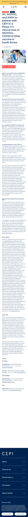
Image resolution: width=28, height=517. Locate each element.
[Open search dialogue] (26, 7)
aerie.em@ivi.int (21, 372)
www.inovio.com (15, 311)
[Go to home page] (16, 7)
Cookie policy (22, 510)
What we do (6, 469)
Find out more (13, 3)
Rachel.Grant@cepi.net (15, 390)
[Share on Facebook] (8, 66)
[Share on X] (14, 66)
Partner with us (7, 477)
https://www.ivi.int (7, 233)
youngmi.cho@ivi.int (7, 367)
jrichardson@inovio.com (8, 382)
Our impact (6, 485)
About (4, 462)
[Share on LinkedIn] (11, 66)
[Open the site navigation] (3, 7)
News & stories (7, 493)
